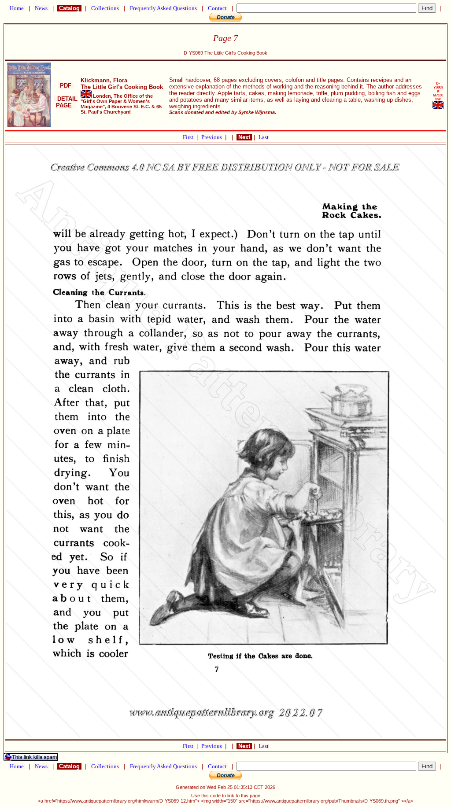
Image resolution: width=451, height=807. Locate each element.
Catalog (69, 8)
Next (244, 137)
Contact (217, 8)
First (189, 137)
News (41, 8)
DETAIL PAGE (66, 102)
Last (264, 137)
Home (16, 8)
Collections (105, 8)
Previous (212, 137)
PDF (65, 85)
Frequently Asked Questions (163, 8)
